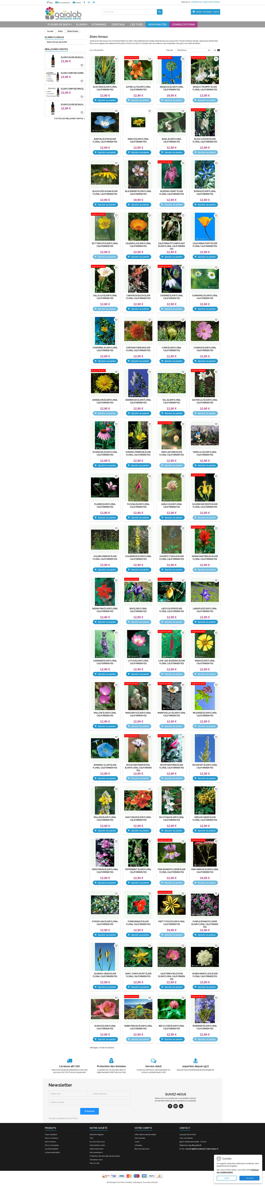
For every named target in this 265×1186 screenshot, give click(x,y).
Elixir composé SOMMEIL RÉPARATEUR (72, 73)
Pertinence (194, 50)
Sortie (226, 1178)
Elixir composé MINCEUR (72, 89)
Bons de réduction (142, 1149)
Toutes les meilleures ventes (70, 118)
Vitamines (99, 24)
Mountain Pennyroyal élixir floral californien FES (138, 768)
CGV (91, 1138)
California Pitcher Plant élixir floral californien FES (171, 246)
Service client (153, 1066)
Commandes (140, 1138)
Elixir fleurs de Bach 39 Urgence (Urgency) (72, 57)
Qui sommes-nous (97, 1142)
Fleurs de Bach (51, 1134)
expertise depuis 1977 (195, 1066)
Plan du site (94, 1163)
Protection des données (111, 1066)
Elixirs (81, 24)
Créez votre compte (211, 2)
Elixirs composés (52, 1145)
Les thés (136, 24)
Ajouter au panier (105, 100)
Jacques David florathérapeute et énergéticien (195, 1070)
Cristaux (118, 24)
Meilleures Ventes (56, 49)
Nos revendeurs (64, 3)
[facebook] (170, 1106)
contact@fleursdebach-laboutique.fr (201, 1149)
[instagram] (175, 1106)
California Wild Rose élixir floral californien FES (171, 976)
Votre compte (143, 1128)
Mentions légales (97, 1134)
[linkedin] (181, 1106)
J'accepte (249, 1178)
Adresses (138, 1145)
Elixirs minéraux (51, 1138)
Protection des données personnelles (105, 1156)
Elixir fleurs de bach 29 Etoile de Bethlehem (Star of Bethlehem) (72, 104)
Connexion (195, 2)
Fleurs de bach (59, 24)
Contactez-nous (96, 1160)
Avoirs (137, 1142)
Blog (50, 3)
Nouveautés (157, 24)
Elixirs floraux (54, 37)
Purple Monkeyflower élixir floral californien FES (204, 924)
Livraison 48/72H (69, 1066)
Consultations (183, 24)
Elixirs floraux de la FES (57, 42)
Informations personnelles (145, 1134)
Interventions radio (97, 1145)
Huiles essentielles (52, 1152)
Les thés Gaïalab (51, 1149)
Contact (78, 3)
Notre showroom (97, 1149)
